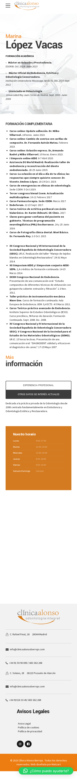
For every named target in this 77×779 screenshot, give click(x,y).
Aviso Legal (24, 723)
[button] (46, 771)
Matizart (56, 764)
